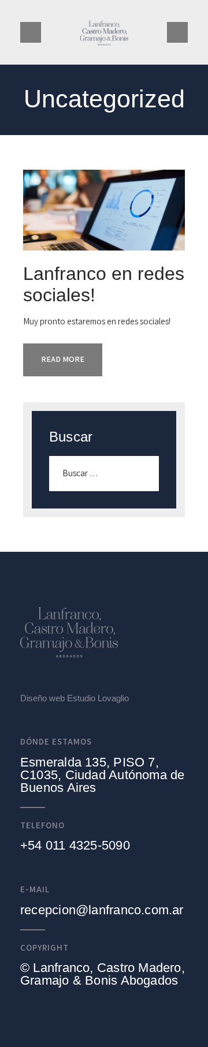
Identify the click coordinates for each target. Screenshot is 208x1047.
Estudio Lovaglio (98, 698)
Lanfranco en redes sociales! (103, 284)
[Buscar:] (104, 473)
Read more (62, 359)
